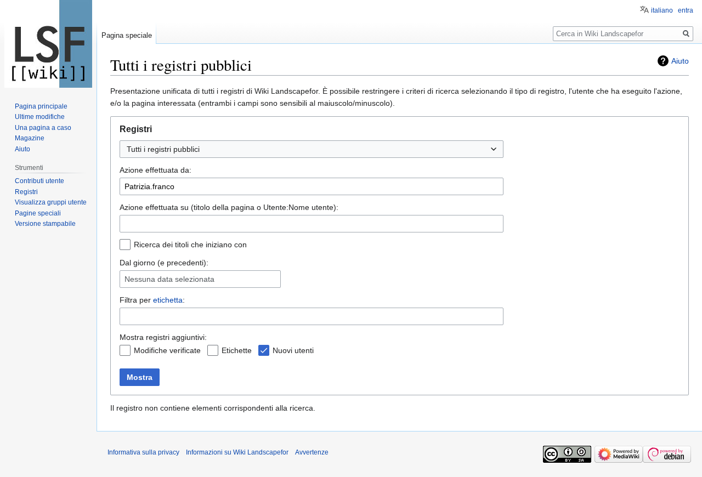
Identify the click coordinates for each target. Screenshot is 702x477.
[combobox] (311, 149)
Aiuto (680, 60)
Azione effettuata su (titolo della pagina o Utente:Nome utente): (229, 207)
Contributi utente (39, 181)
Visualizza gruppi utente (51, 202)
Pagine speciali (38, 213)
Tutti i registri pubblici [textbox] (163, 149)
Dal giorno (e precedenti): (164, 262)
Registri (26, 192)
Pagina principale (41, 106)
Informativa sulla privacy (143, 452)
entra (685, 10)
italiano (662, 10)
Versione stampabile (45, 224)
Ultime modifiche (40, 117)
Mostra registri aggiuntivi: (163, 337)
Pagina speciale (126, 35)
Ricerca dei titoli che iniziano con (190, 244)
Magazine (29, 138)
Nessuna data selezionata (169, 279)
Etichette (237, 350)
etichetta (168, 300)
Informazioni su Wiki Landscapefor (237, 452)
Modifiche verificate (167, 350)
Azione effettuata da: (155, 170)
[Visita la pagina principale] (48, 44)
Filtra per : (152, 300)
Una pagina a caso (43, 128)
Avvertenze (312, 452)
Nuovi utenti (293, 350)
